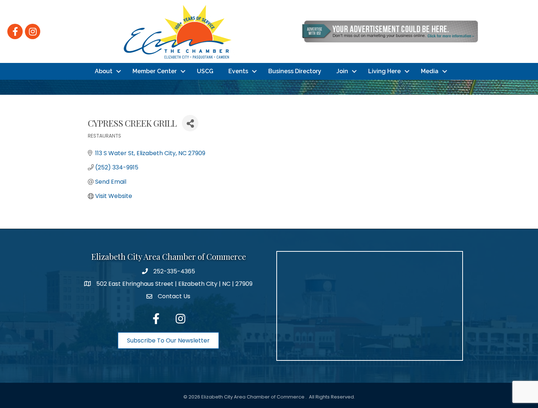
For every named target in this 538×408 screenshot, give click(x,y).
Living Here (384, 71)
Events (238, 71)
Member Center (154, 71)
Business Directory (294, 71)
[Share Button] (190, 123)
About (103, 71)
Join (342, 71)
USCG (205, 71)
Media (429, 71)
